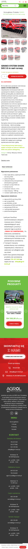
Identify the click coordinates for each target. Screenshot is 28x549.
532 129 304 (14, 447)
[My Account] (23, 2)
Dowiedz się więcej (13, 547)
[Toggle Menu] (25, 5)
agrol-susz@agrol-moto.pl (14, 475)
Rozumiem (23, 547)
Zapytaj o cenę (5, 160)
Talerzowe (4, 155)
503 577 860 (14, 444)
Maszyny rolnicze (17, 153)
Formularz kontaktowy (14, 356)
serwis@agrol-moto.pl (14, 499)
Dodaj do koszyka (17, 76)
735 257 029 (16, 368)
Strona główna (14, 422)
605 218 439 (14, 497)
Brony (9, 153)
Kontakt (14, 429)
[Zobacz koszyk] (25, 1)
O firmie (14, 424)
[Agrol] (4, 1)
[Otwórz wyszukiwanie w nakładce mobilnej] (10, 5)
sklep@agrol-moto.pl (16, 372)
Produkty (14, 427)
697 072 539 (14, 470)
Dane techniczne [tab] (7, 167)
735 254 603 (14, 473)
